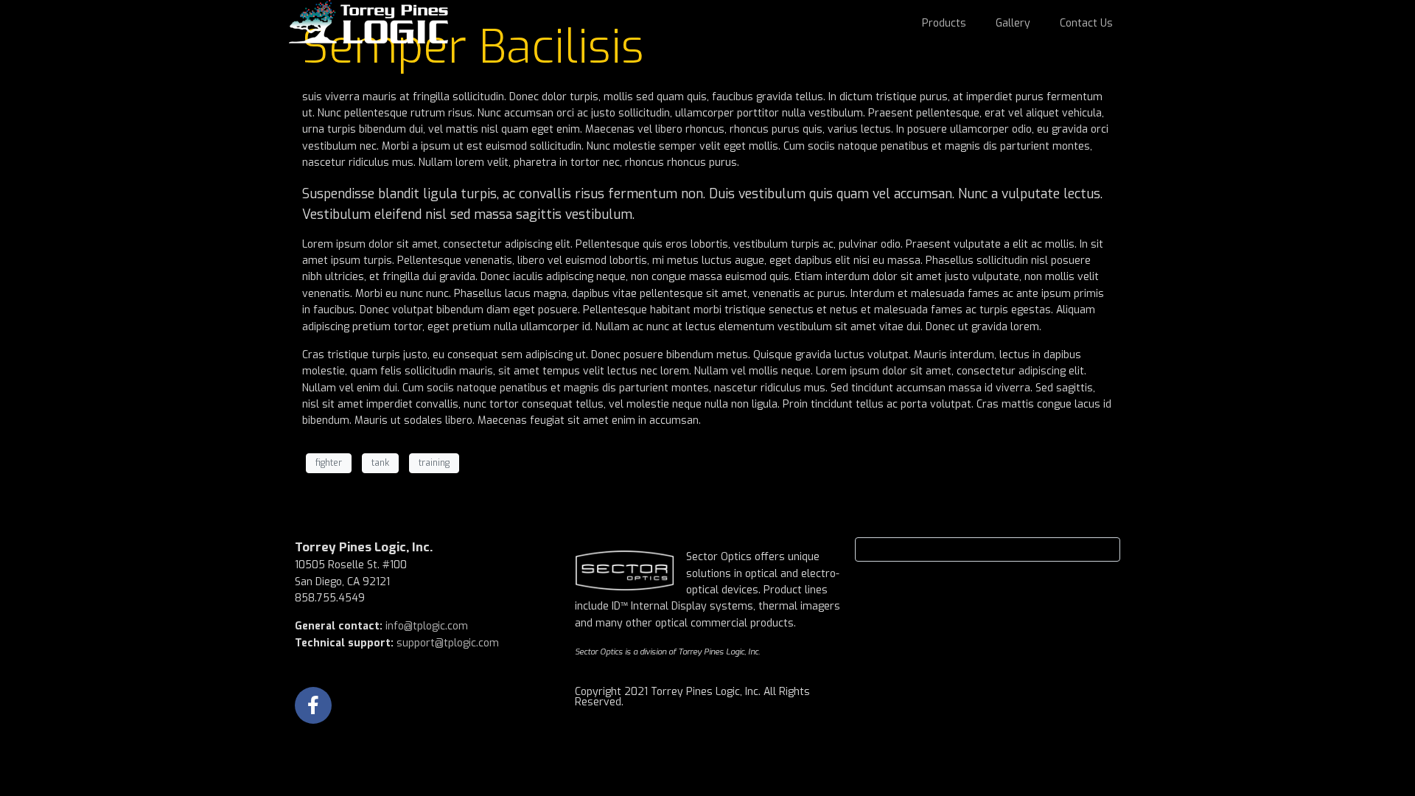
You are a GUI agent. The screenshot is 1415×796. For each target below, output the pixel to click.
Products (944, 23)
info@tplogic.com (426, 626)
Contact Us (1086, 23)
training (434, 463)
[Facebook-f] (313, 705)
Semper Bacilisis (473, 47)
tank (380, 463)
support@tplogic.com (447, 643)
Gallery (1013, 23)
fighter (328, 463)
